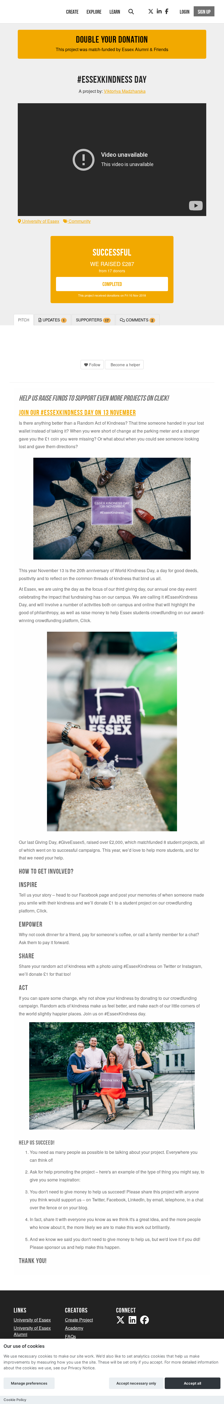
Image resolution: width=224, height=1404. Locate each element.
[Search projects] (131, 11)
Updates (53, 320)
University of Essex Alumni (32, 1331)
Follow (94, 364)
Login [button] (185, 12)
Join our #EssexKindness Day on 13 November (77, 412)
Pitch (23, 320)
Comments (139, 320)
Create (72, 12)
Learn (115, 12)
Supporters (92, 320)
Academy (74, 1328)
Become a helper (125, 364)
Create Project (79, 1320)
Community (79, 221)
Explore (94, 12)
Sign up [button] (204, 12)
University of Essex (40, 221)
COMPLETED (112, 284)
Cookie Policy (15, 1400)
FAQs (70, 1336)
